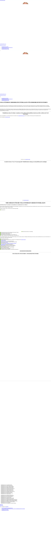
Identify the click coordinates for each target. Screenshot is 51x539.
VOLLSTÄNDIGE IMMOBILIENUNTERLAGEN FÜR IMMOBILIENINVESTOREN (13, 508)
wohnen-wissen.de (23, 239)
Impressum (1, 504)
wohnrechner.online (27, 159)
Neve (0, 506)
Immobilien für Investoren (5, 509)
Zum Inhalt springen (2, 0)
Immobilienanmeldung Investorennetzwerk (7, 47)
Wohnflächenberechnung (21, 115)
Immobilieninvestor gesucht (5, 510)
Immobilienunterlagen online (5, 100)
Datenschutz (1, 505)
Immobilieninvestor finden (5, 46)
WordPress (7, 506)
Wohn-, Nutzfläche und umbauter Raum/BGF (10, 243)
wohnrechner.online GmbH (5, 48)
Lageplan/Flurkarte (3, 240)
